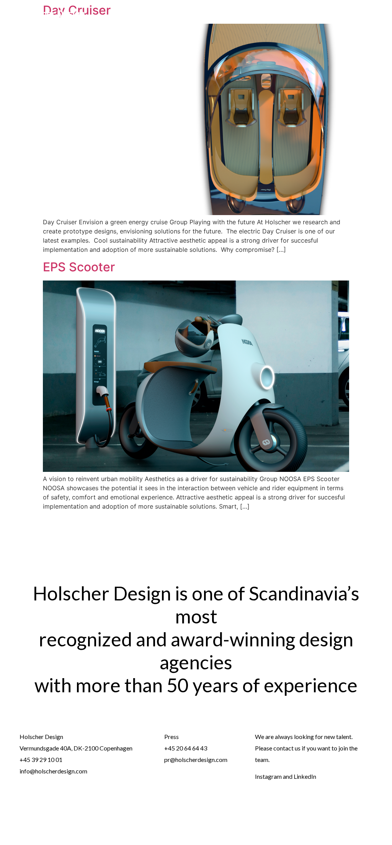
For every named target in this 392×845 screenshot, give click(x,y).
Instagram (268, 776)
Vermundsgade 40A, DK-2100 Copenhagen (76, 748)
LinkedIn (305, 776)
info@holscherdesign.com (53, 771)
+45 (170, 748)
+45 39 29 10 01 (41, 759)
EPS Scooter (79, 266)
